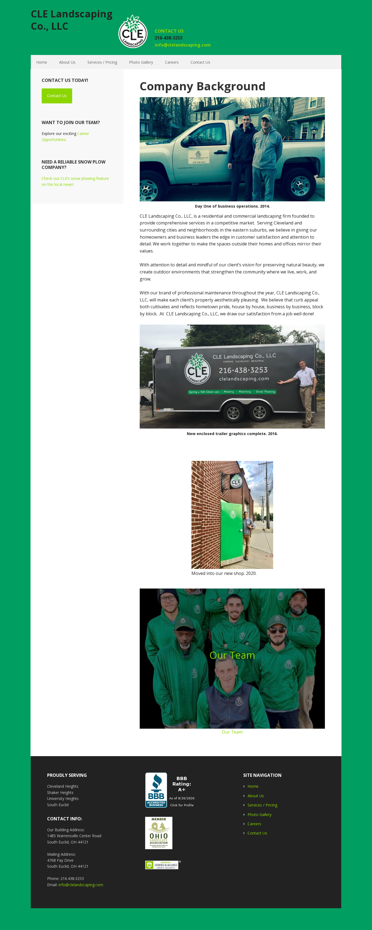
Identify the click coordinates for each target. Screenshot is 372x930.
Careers (254, 823)
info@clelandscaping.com (183, 45)
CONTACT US (170, 31)
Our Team (232, 655)
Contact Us (57, 95)
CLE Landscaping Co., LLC (71, 19)
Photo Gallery (260, 814)
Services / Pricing (262, 805)
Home (253, 786)
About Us (256, 795)
